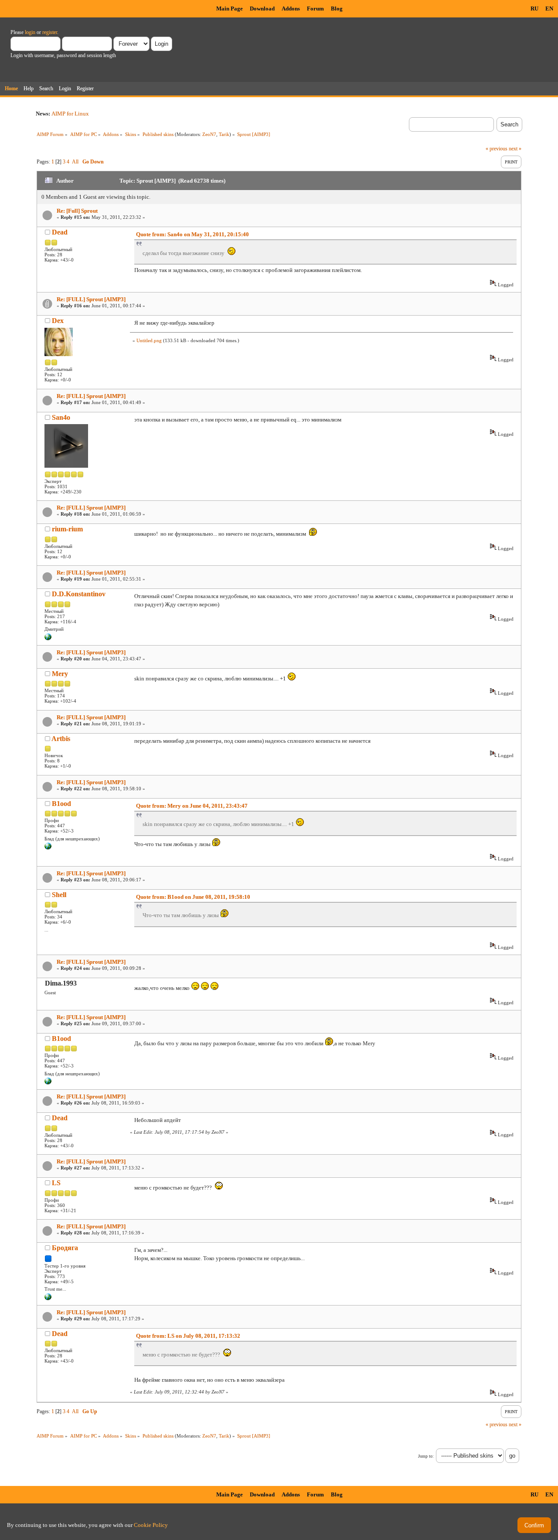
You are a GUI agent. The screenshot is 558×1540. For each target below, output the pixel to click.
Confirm (534, 1525)
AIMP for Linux (70, 113)
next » (515, 149)
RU (534, 8)
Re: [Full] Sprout (77, 210)
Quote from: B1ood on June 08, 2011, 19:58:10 (193, 897)
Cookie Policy (151, 1525)
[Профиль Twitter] (47, 1298)
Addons (291, 8)
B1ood (61, 803)
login (30, 32)
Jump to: (426, 1456)
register (49, 32)
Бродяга (65, 1247)
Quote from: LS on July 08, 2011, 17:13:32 (188, 1336)
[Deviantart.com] (47, 638)
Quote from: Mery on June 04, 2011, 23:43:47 (192, 805)
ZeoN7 (209, 134)
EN (549, 8)
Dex (58, 320)
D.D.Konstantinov (78, 594)
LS (56, 1182)
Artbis (60, 738)
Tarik (224, 134)
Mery (60, 673)
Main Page (229, 8)
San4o (61, 417)
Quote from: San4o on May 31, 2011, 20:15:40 (192, 234)
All (75, 162)
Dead (60, 232)
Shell (59, 894)
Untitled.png (149, 340)
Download (262, 8)
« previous (496, 149)
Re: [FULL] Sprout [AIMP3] (91, 299)
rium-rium (67, 529)
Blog (337, 8)
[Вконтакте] (47, 847)
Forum (315, 8)
